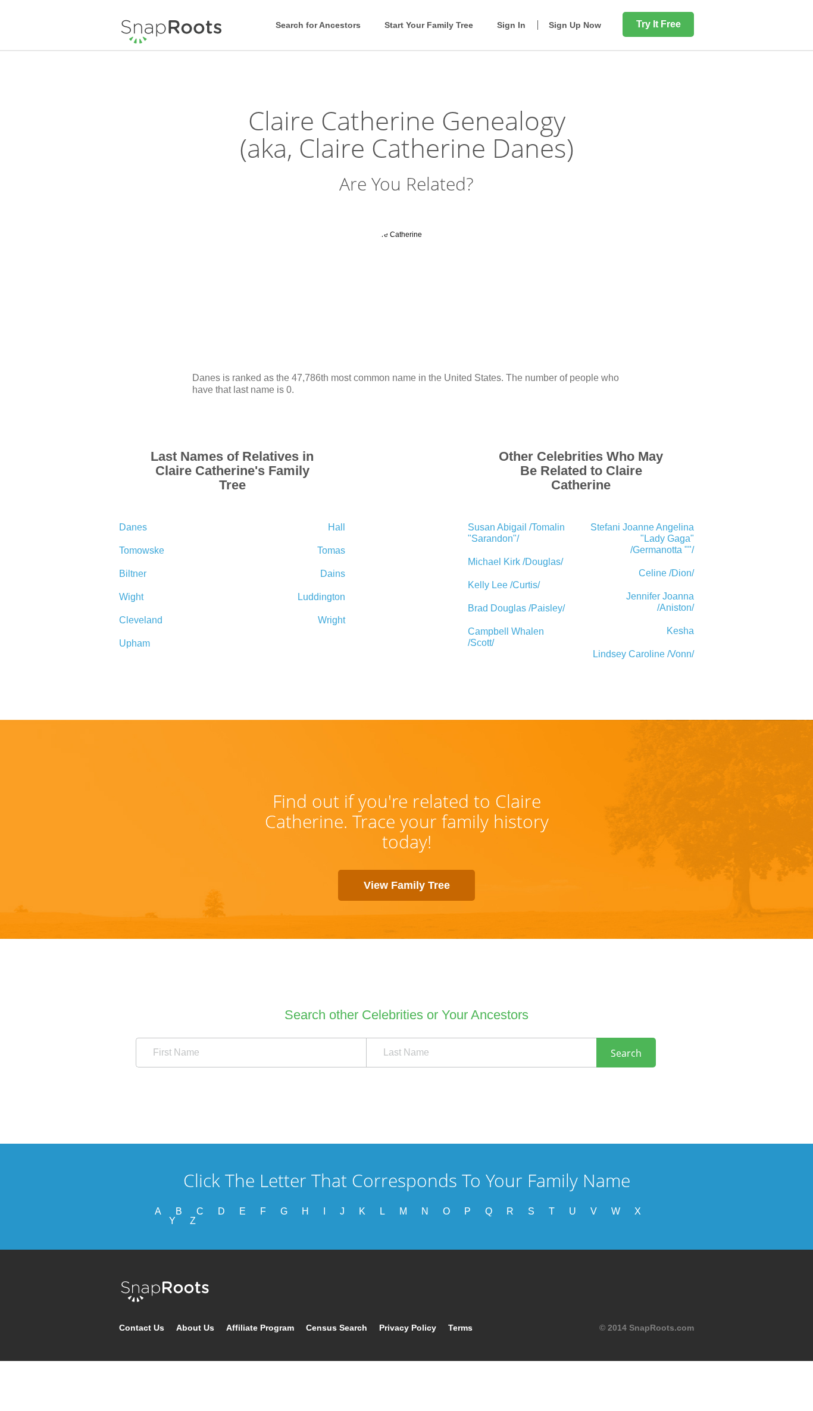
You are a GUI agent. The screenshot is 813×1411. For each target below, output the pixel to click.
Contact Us (141, 1327)
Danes (133, 527)
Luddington (321, 597)
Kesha (680, 631)
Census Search (336, 1327)
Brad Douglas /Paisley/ (516, 608)
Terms (460, 1327)
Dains (332, 574)
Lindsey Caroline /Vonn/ (643, 654)
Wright (331, 620)
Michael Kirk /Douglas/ (515, 562)
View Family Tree (407, 885)
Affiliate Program (260, 1327)
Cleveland (140, 620)
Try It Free (658, 24)
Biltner (132, 574)
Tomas (331, 550)
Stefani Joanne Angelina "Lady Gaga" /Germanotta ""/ (642, 538)
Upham (134, 643)
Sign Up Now (575, 25)
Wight (131, 597)
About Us (195, 1327)
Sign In (511, 25)
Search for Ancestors (318, 25)
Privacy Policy (407, 1327)
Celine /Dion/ (666, 573)
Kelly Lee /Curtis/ (504, 585)
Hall (336, 527)
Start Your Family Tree (428, 25)
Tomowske (141, 550)
